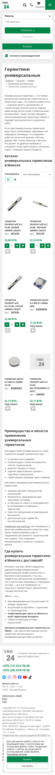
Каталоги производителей (25, 55)
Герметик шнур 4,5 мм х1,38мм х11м (14, 382)
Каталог (27, 46)
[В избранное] (7, 251)
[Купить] (22, 245)
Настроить (27, 766)
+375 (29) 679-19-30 (16, 670)
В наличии (13, 21)
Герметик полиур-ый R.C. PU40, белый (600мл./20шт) (14, 226)
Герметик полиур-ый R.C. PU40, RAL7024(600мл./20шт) (40, 385)
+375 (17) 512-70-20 (16, 666)
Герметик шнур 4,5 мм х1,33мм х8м (39, 303)
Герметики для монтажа (17, 526)
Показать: (27, 30)
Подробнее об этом (17, 754)
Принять (27, 759)
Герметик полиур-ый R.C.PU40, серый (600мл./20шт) (14, 305)
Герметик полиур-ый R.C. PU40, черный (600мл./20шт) (39, 226)
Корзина (39, 6)
